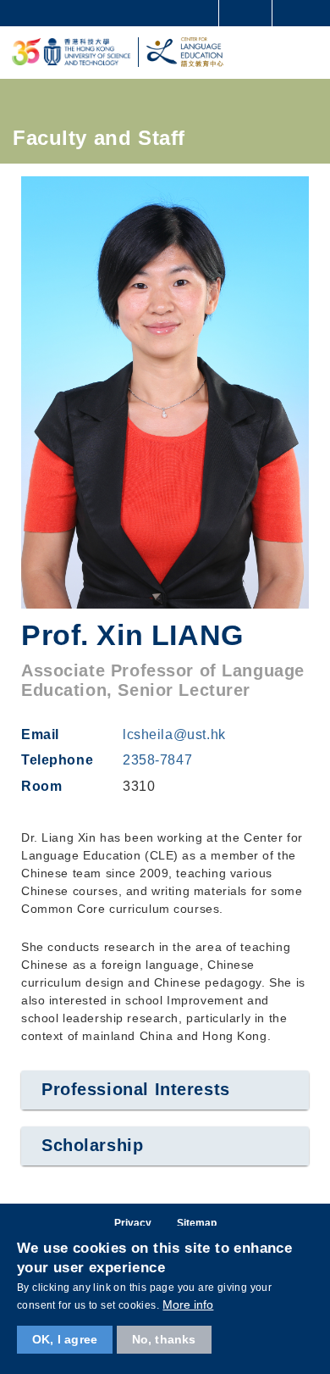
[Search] (304, 12)
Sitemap (197, 1223)
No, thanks (164, 1339)
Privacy (132, 1223)
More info (187, 1304)
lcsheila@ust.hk (174, 734)
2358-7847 (157, 760)
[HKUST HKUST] (71, 52)
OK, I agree (64, 1339)
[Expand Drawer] (245, 13)
